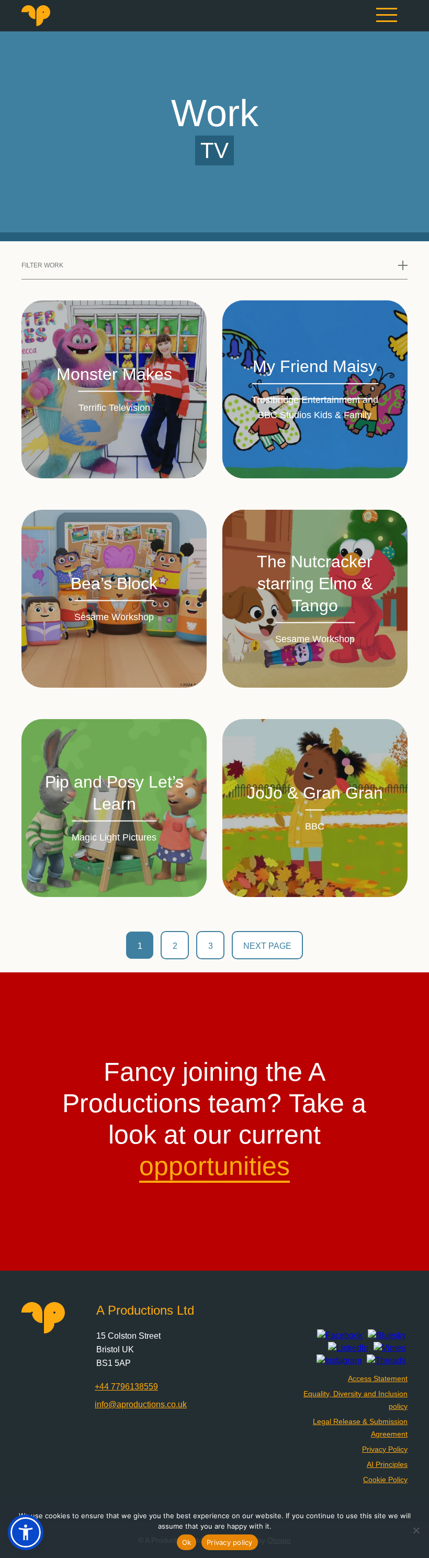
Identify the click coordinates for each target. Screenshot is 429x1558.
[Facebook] (340, 1335)
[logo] (35, 23)
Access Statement (378, 1378)
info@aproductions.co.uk (141, 1404)
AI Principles (387, 1464)
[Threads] (386, 1360)
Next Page (267, 945)
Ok (186, 1542)
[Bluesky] (387, 1335)
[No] (416, 1530)
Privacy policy (230, 1542)
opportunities (214, 1166)
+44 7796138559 (126, 1386)
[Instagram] (339, 1360)
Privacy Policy (385, 1449)
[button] (25, 1532)
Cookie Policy (385, 1479)
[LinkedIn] (348, 1348)
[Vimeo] (390, 1348)
